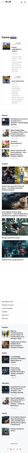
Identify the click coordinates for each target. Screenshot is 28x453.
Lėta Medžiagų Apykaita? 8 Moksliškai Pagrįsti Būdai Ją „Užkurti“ (18, 359)
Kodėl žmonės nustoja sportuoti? (13, 260)
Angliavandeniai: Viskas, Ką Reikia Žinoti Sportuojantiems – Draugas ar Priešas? (18, 344)
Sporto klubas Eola (18, 81)
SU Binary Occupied (8, 305)
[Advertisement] (14, 19)
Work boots (5, 315)
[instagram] (14, 449)
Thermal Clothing (7, 308)
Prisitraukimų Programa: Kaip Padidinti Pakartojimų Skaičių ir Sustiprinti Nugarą (18, 371)
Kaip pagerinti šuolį (7, 301)
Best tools (5, 318)
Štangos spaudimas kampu (11, 238)
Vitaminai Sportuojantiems (16, 142)
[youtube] (11, 449)
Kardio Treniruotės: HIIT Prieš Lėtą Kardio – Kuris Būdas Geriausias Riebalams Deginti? (18, 153)
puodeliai (4, 312)
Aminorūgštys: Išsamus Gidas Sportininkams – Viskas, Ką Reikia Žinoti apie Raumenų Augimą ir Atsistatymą (15, 214)
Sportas (19, 43)
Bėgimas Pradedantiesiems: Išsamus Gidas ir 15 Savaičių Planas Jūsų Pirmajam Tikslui (17, 334)
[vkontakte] (17, 449)
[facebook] (7, 449)
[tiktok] (20, 449)
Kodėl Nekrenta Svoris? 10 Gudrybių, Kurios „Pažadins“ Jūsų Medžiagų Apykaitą (19, 122)
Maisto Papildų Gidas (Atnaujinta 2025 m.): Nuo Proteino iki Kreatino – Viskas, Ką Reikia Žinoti (19, 133)
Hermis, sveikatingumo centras (17, 49)
